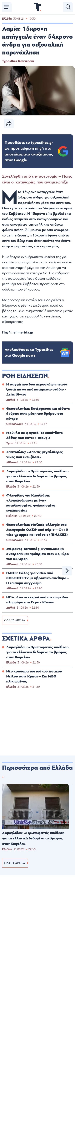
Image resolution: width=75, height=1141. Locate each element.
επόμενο (67, 570)
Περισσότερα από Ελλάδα (37, 768)
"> (29, 151)
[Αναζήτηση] (68, 7)
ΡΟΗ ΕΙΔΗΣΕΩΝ (25, 376)
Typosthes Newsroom (18, 61)
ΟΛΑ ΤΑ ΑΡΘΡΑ (14, 620)
